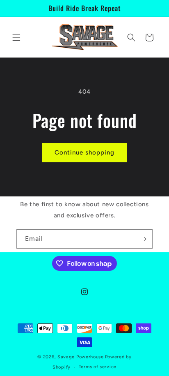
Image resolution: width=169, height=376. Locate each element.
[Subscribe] (143, 239)
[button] (16, 37)
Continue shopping (84, 152)
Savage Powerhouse (80, 357)
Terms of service (97, 366)
